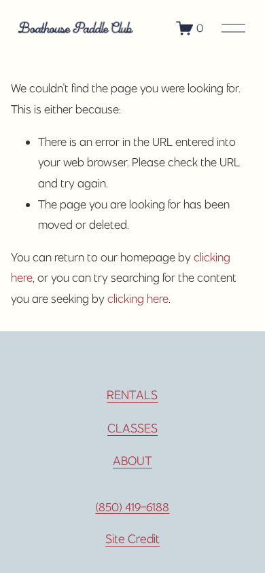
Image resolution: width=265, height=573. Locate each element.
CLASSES (132, 428)
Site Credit (132, 539)
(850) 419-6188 (132, 507)
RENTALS (132, 395)
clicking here (138, 298)
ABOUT (132, 460)
